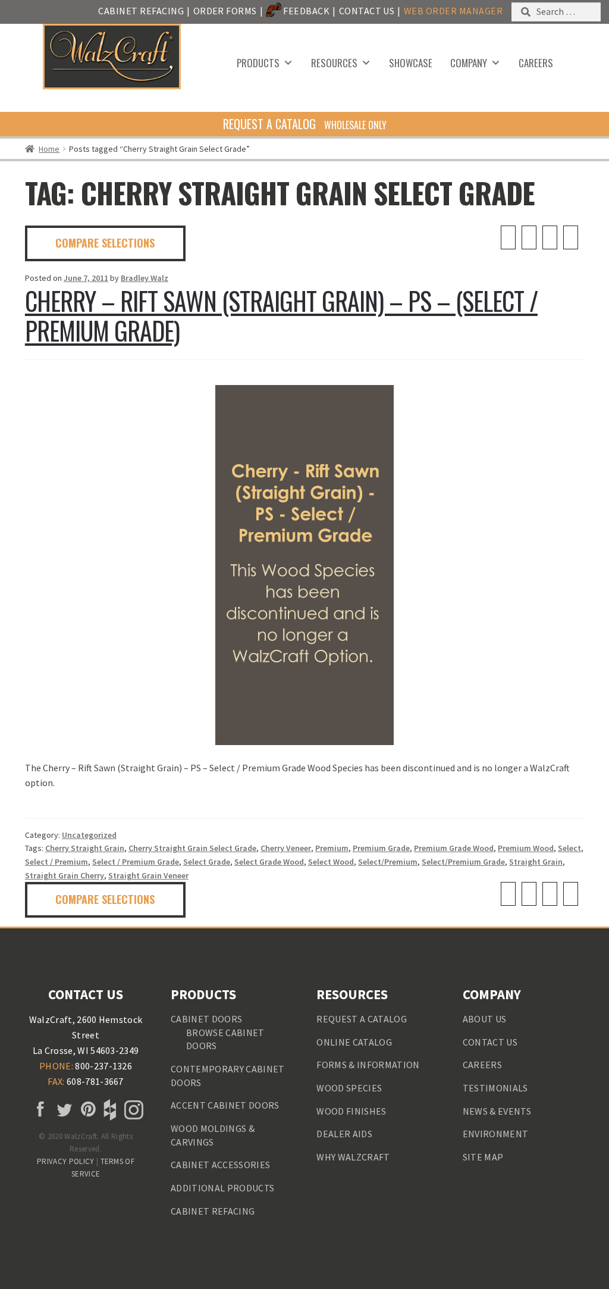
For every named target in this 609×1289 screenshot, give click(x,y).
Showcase (410, 62)
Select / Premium (56, 861)
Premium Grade (381, 848)
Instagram (132, 1110)
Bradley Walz (144, 278)
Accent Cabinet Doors (225, 1105)
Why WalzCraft (353, 1157)
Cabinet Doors (206, 1019)
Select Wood (331, 861)
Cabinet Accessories (220, 1165)
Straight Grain (536, 861)
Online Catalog (353, 1042)
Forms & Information (367, 1065)
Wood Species (349, 1088)
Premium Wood (526, 848)
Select (569, 848)
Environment (496, 1134)
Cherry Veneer (285, 848)
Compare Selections (105, 243)
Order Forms (225, 11)
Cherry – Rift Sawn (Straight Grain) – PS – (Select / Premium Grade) (281, 315)
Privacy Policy (65, 1161)
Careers (536, 62)
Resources (334, 62)
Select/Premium (387, 861)
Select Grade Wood (269, 861)
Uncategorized (89, 835)
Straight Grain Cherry (64, 875)
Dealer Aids (344, 1134)
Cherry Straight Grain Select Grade (192, 848)
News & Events (497, 1111)
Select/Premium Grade (463, 861)
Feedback (306, 11)
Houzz (109, 1110)
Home (49, 148)
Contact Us (367, 11)
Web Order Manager (453, 11)
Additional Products (222, 1188)
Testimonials (495, 1088)
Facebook (38, 1110)
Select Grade (206, 861)
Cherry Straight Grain (84, 848)
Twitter (62, 1110)
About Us (485, 1019)
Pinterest (85, 1110)
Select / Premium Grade (135, 861)
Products (258, 62)
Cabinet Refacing (141, 11)
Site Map (483, 1157)
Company (468, 62)
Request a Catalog (361, 1019)
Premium (332, 848)
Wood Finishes (351, 1111)
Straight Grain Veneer (148, 875)
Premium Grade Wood (454, 848)
